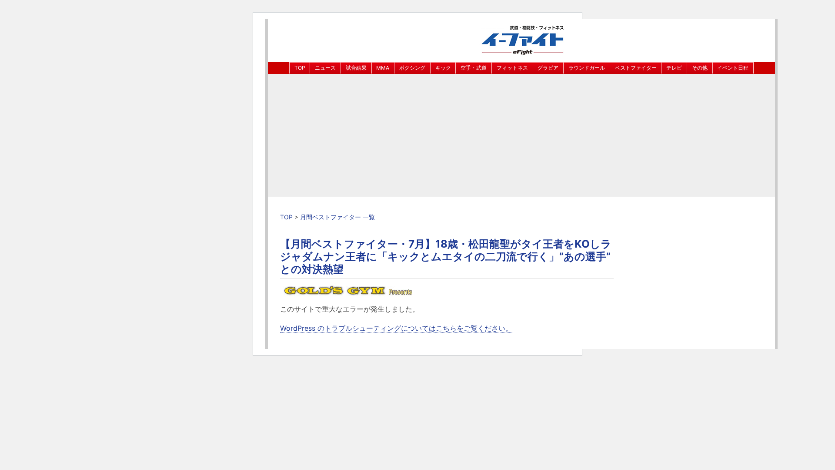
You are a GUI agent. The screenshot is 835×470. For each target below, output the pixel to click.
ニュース (325, 67)
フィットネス (512, 67)
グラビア (548, 67)
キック (443, 67)
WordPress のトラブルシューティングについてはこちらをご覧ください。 (396, 328)
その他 (700, 67)
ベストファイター (636, 67)
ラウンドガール (586, 67)
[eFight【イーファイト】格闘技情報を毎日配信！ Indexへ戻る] (521, 39)
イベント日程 (732, 67)
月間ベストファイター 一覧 (337, 217)
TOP (299, 67)
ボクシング (412, 67)
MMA (382, 67)
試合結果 (356, 67)
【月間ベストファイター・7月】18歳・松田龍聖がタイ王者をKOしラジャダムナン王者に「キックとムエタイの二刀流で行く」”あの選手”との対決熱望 (445, 256)
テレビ (674, 67)
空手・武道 (474, 67)
